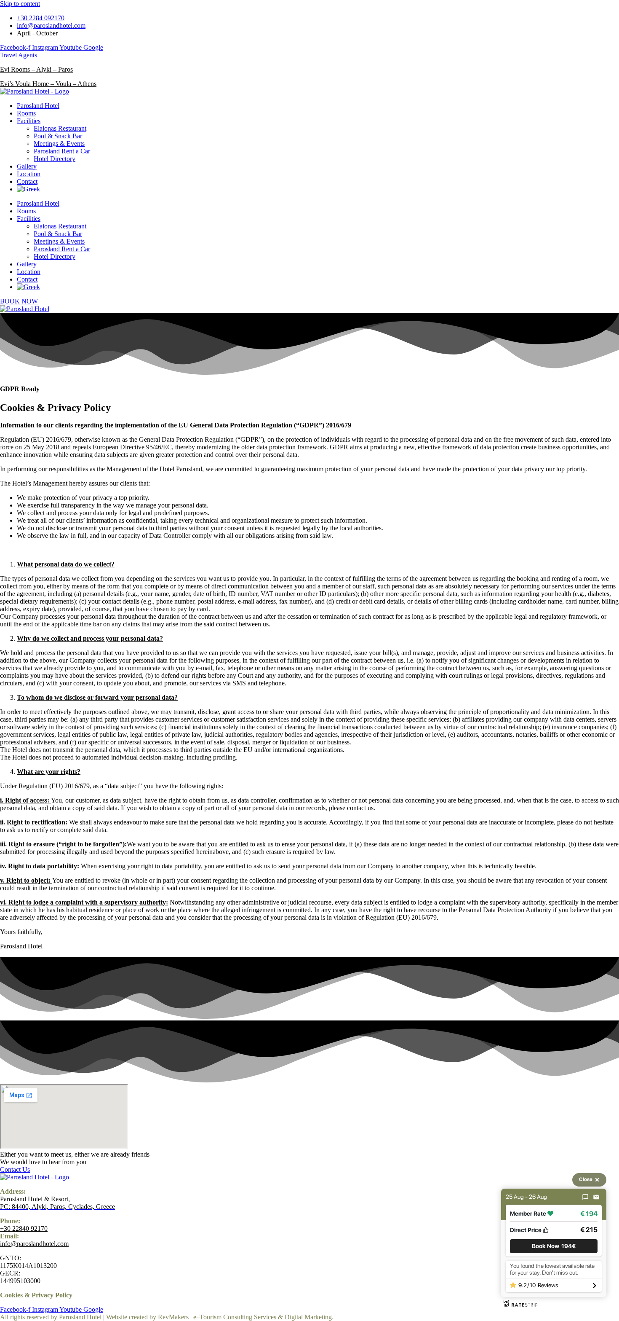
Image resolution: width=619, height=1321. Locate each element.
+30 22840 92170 (24, 1228)
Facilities (28, 120)
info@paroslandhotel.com (34, 1243)
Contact (27, 181)
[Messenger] (585, 1197)
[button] (554, 1246)
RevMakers (173, 1317)
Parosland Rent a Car (62, 151)
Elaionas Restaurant (60, 128)
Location (28, 173)
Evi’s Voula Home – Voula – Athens (48, 83)
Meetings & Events (59, 143)
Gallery (27, 166)
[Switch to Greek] (28, 189)
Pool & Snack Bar (58, 136)
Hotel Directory (54, 158)
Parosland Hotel (38, 105)
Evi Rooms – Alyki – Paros (36, 69)
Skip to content (20, 3)
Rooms (26, 113)
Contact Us (15, 1169)
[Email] (596, 1197)
